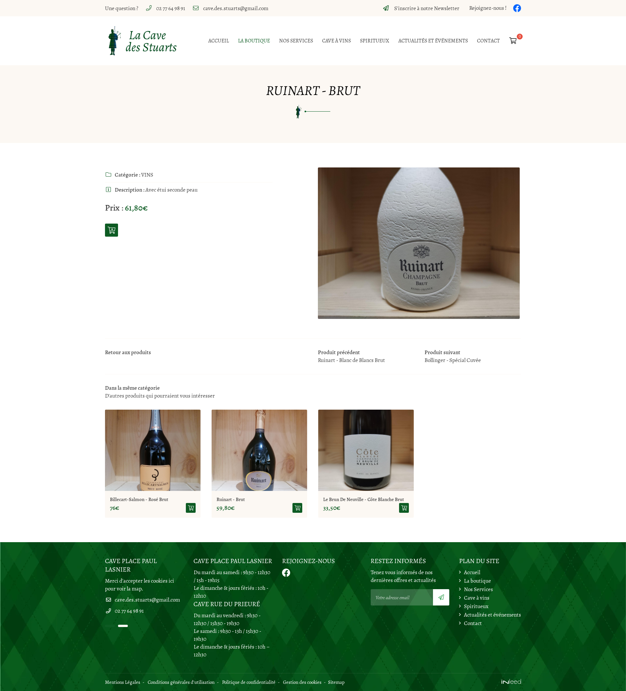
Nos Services (296, 40)
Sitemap (336, 682)
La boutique (254, 40)
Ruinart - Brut (230, 499)
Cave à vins (336, 40)
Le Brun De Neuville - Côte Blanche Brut (363, 499)
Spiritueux (374, 40)
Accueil (218, 40)
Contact (488, 40)
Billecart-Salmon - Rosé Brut (139, 499)
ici (171, 581)
